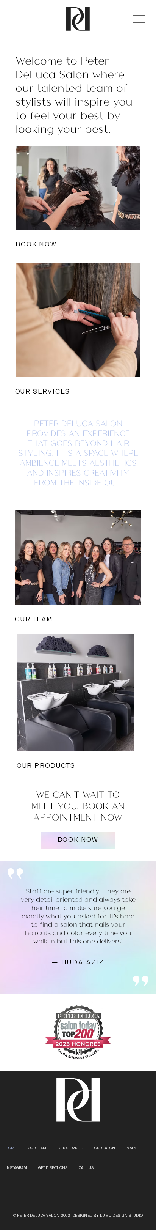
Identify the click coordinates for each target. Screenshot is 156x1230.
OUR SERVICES (42, 391)
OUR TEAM (34, 619)
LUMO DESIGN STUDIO (121, 1215)
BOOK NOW (36, 244)
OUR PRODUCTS (46, 765)
